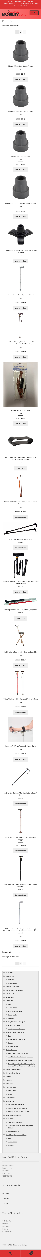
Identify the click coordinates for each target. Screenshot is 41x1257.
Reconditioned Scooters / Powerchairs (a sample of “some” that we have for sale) (21, 1065)
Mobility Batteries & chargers (15, 1022)
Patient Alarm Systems (13, 1069)
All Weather (9, 973)
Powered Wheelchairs (15, 1122)
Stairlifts (8, 1076)
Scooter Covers (13, 1046)
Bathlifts (11, 979)
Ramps (10, 1043)
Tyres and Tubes (11, 1087)
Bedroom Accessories (13, 987)
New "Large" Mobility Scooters (18, 1053)
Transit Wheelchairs (14, 1131)
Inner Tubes (12, 1090)
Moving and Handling (15, 1011)
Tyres (10, 1094)
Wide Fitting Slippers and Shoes (16, 1135)
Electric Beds (10, 997)
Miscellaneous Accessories (16, 1039)
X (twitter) (6, 1198)
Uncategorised (10, 1098)
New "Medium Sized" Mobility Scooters (20, 1057)
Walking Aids (10, 1101)
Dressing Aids (10, 994)
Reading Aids (12, 1015)
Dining (10, 1004)
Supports (9, 1080)
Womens (11, 1145)
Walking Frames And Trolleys (17, 1108)
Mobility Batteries (14, 1025)
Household (9, 1001)
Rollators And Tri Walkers (16, 1105)
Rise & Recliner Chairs (13, 1073)
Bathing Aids (10, 976)
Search (10, 1253)
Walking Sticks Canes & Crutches (19, 1112)
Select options (20, 517)
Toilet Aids (9, 1083)
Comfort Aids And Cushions (15, 990)
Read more (20, 468)
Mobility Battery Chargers (16, 1029)
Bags (9, 1036)
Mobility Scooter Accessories (15, 1032)
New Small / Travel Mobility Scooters (20, 1060)
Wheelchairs (10, 1119)
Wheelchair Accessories (13, 1115)
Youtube (5, 1203)
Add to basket (20, 79)
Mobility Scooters (11, 1050)
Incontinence (10, 1018)
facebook (5, 1193)
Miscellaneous (12, 983)
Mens (9, 1138)
